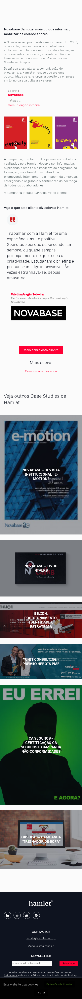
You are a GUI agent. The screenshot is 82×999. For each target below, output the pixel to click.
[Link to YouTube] (26, 915)
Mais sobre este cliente (41, 350)
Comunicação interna (24, 105)
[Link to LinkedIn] (7, 915)
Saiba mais (11, 975)
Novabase (15, 95)
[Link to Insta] (17, 915)
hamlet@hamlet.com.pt (41, 938)
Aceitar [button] (41, 992)
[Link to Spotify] (36, 915)
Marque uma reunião (41, 946)
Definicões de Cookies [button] (59, 984)
